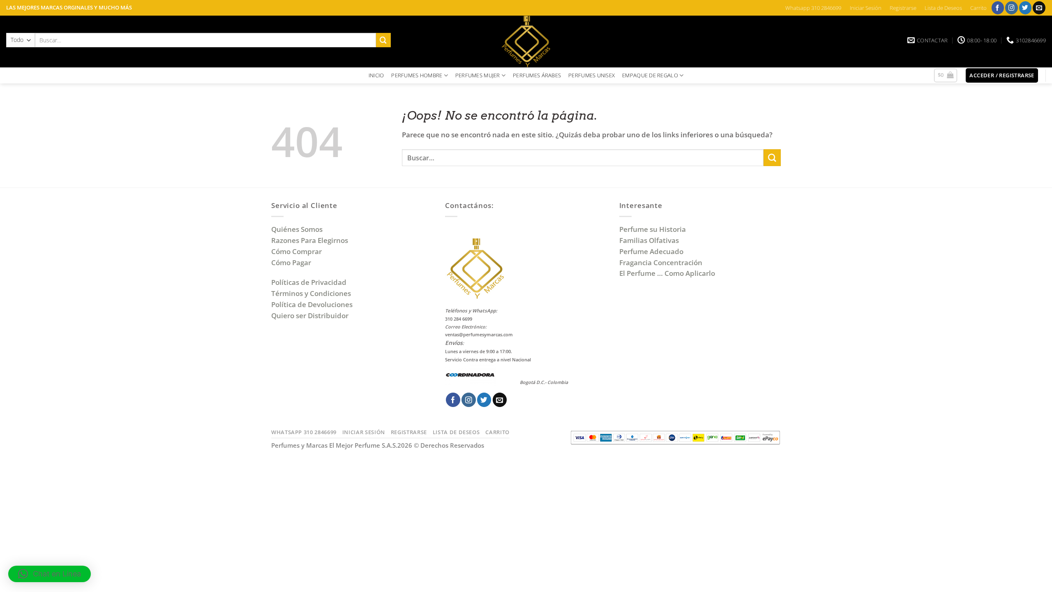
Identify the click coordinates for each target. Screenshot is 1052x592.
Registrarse (903, 8)
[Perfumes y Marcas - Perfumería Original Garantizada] (526, 41)
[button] (945, 76)
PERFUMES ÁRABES (537, 75)
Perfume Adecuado (652, 251)
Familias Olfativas (649, 240)
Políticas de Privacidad (308, 282)
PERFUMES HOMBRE (416, 75)
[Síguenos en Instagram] (1011, 7)
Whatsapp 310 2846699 (813, 8)
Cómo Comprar (297, 251)
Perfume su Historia (652, 229)
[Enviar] (383, 40)
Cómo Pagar (291, 262)
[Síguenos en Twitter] (1025, 7)
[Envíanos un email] (1039, 7)
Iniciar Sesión (865, 8)
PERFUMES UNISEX (591, 75)
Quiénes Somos (298, 229)
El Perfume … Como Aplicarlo (667, 273)
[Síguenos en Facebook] (998, 7)
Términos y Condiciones (311, 293)
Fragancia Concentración (661, 262)
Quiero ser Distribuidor (309, 315)
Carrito (978, 8)
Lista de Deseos (943, 8)
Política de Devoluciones (312, 304)
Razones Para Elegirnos (311, 240)
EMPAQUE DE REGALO (650, 75)
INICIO (376, 75)
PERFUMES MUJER (477, 75)
